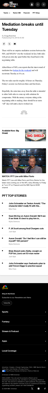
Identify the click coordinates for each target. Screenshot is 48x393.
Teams (5, 13)
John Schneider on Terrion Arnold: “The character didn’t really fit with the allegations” (27, 204)
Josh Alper (12, 232)
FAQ (30, 367)
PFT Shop (36, 13)
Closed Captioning (22, 367)
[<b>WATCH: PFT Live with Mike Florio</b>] (24, 160)
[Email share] (15, 44)
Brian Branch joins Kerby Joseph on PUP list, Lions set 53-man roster (25, 252)
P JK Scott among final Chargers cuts (26, 228)
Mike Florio (12, 209)
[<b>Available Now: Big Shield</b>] (35, 135)
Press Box (5, 369)
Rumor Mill (17, 13)
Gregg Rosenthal (10, 36)
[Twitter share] (9, 44)
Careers (12, 367)
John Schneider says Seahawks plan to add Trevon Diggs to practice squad (27, 264)
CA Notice (23, 371)
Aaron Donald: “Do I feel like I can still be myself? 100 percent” (27, 239)
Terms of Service (33, 371)
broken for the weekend (22, 70)
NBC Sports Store (39, 367)
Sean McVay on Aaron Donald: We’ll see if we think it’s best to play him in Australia (27, 217)
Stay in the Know (8, 294)
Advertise (5, 367)
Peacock (27, 13)
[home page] (10, 4)
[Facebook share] (4, 44)
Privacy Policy (23, 369)
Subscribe (7, 303)
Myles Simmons (14, 222)
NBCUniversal (15, 375)
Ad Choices (14, 369)
